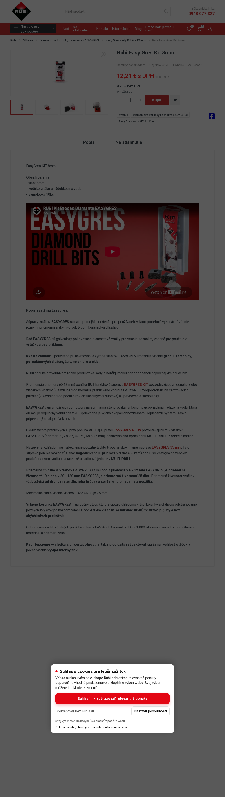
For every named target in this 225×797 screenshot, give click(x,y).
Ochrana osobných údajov (72, 727)
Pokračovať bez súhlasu (75, 711)
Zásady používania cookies (109, 727)
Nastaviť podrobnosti (150, 711)
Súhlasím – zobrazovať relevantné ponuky (112, 698)
